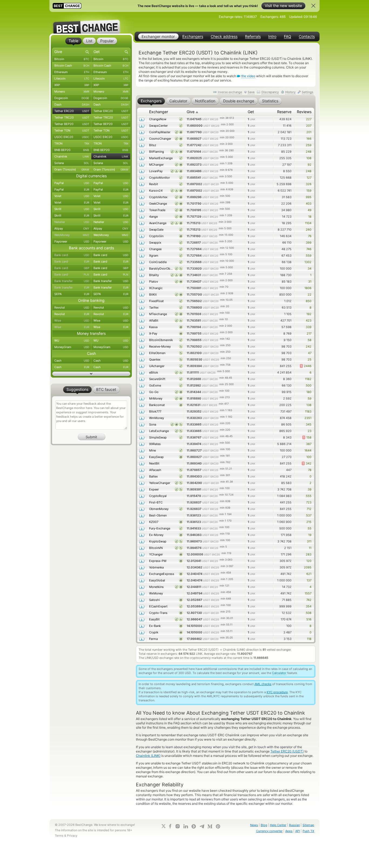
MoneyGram (71, 347)
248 (308, 151)
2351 (307, 418)
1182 (308, 379)
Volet (71, 196)
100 (308, 457)
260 (308, 229)
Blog (264, 825)
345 (308, 424)
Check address (224, 36)
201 (308, 132)
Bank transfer (71, 281)
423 (308, 320)
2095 (307, 567)
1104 (308, 223)
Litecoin (71, 78)
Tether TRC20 (71, 117)
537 (308, 515)
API (297, 831)
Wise (71, 320)
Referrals (253, 36)
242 (308, 346)
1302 (307, 262)
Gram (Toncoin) (71, 169)
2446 (306, 366)
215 (308, 522)
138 (308, 405)
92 (309, 164)
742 (308, 600)
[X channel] (163, 826)
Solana (71, 163)
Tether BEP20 (71, 124)
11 (310, 548)
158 (307, 437)
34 (309, 268)
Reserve (284, 111)
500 (308, 385)
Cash (71, 360)
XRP (71, 85)
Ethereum (71, 72)
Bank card (71, 255)
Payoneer (71, 241)
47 (309, 353)
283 (308, 554)
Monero (71, 91)
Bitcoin (71, 59)
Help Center (278, 825)
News (254, 825)
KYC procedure (277, 692)
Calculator (279, 673)
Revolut (71, 307)
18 (309, 216)
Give (192, 111)
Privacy (72, 835)
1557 (308, 593)
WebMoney (71, 235)
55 (309, 528)
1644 (307, 450)
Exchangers (192, 36)
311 (309, 541)
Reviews (304, 111)
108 (308, 158)
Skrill (71, 209)
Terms (59, 835)
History (290, 92)
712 (309, 509)
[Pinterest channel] (218, 826)
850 (308, 301)
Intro (272, 36)
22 (309, 294)
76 (309, 236)
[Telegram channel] (201, 826)
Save (251, 92)
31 (309, 281)
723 (308, 502)
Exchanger (158, 111)
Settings (307, 92)
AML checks (262, 684)
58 (309, 340)
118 (309, 639)
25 (309, 359)
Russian (294, 825)
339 (308, 327)
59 (309, 398)
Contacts (307, 36)
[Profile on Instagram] (177, 826)
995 (308, 197)
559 (308, 255)
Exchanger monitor (158, 36)
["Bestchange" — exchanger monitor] (91, 23)
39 (309, 489)
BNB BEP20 (71, 150)
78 (309, 470)
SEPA (71, 294)
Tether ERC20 (71, 111)
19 (309, 535)
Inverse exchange (230, 92)
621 (308, 574)
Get (251, 111)
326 (308, 184)
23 (309, 431)
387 (308, 444)
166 (308, 138)
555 (308, 496)
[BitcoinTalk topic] (193, 826)
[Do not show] (313, 5)
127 (309, 177)
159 (308, 190)
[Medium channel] (209, 826)
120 (308, 561)
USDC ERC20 (71, 137)
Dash (71, 104)
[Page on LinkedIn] (185, 826)
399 (308, 242)
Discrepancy (270, 92)
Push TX (308, 831)
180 (308, 392)
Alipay (71, 228)
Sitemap (308, 825)
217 (309, 333)
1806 (307, 288)
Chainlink (71, 156)
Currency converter (269, 831)
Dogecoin (71, 98)
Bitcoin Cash (71, 65)
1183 (308, 411)
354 (308, 606)
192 (308, 314)
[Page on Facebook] (170, 826)
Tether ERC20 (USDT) (287, 751)
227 (308, 119)
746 (308, 249)
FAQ (287, 36)
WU (71, 340)
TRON (71, 143)
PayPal (71, 183)
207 (308, 125)
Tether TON (71, 130)
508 (308, 613)
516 (308, 619)
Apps (289, 831)
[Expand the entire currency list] (91, 373)
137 (309, 580)
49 (309, 210)
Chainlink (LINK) (148, 756)
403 (308, 203)
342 (307, 463)
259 (308, 145)
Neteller (71, 222)
